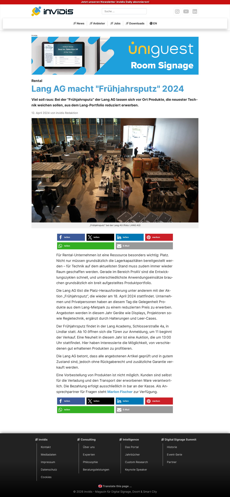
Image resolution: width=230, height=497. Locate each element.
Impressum (48, 462)
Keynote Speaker (136, 469)
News (80, 23)
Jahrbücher (132, 454)
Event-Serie (174, 454)
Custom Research (136, 462)
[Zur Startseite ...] (53, 12)
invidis (43, 439)
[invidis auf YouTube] (186, 11)
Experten (89, 454)
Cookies (46, 477)
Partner (172, 462)
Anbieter (99, 23)
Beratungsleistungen (96, 469)
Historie (172, 447)
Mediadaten (48, 454)
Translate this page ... (117, 486)
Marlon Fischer (120, 392)
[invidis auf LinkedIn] (195, 11)
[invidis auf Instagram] (177, 11)
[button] (71, 237)
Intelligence (131, 439)
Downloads (136, 23)
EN (155, 23)
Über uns (89, 447)
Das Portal (132, 447)
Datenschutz (49, 469)
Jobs (117, 23)
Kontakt (46, 447)
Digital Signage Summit (180, 439)
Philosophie (90, 462)
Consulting (88, 439)
